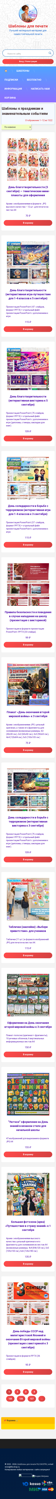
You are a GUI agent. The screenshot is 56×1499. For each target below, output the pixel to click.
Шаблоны (22, 70)
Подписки (11, 79)
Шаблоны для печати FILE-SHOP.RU (32, 1464)
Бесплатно (34, 79)
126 (21, 1399)
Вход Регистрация (28, 61)
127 (32, 1399)
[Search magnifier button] (50, 53)
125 (10, 1399)
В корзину (28, 223)
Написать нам (40, 88)
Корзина (10, 97)
